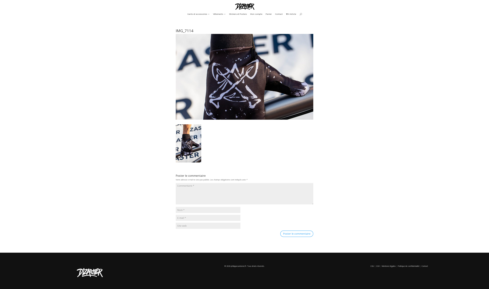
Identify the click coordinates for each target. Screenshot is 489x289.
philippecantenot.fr (238, 266)
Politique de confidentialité (408, 266)
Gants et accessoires (197, 14)
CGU (372, 266)
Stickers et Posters (238, 14)
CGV (378, 266)
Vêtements (218, 14)
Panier (269, 14)
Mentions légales (389, 266)
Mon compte (256, 14)
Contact (279, 14)
